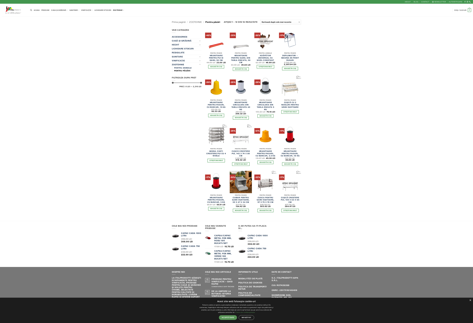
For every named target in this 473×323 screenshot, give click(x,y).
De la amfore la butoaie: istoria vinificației (221, 293)
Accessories (179, 37)
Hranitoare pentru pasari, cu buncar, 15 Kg (216, 104)
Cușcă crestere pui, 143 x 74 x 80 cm (241, 153)
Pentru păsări (182, 71)
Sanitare (73, 10)
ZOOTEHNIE (117, 10)
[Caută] (31, 10)
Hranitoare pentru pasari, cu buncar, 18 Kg (290, 153)
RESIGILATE (178, 52)
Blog (416, 2)
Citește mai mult (265, 67)
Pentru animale (183, 68)
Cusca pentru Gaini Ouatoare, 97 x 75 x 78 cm (265, 199)
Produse (45, 10)
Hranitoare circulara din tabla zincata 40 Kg (240, 105)
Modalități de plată (250, 278)
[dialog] (236, 310)
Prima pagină (179, 22)
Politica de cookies (250, 283)
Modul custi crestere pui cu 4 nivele (216, 153)
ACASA (37, 10)
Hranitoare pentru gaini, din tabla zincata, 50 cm (241, 59)
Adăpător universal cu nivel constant (265, 57)
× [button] (470, 300)
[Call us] (470, 2)
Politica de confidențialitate (249, 294)
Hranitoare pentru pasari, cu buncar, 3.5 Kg (265, 153)
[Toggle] (199, 40)
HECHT (175, 45)
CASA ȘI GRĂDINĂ (58, 10)
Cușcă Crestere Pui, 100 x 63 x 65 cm (290, 199)
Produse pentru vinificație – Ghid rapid (222, 281)
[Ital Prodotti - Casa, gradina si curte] (14, 10)
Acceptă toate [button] (228, 317)
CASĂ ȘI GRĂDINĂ (182, 41)
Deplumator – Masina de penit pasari (290, 57)
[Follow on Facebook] (465, 2)
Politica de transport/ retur (252, 287)
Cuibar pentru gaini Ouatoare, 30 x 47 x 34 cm (241, 199)
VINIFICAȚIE (86, 10)
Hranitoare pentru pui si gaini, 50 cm (216, 57)
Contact (425, 2)
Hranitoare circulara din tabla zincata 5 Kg (265, 105)
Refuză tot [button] (246, 317)
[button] (439, 1)
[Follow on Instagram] (467, 2)
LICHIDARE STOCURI (102, 10)
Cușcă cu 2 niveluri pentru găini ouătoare (290, 104)
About (408, 2)
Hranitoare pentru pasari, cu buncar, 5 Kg (216, 199)
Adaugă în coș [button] (216, 67)
